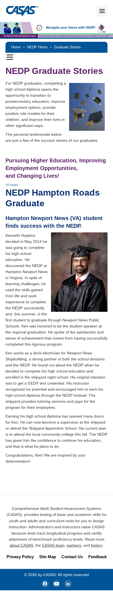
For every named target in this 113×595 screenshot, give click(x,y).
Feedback (97, 556)
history (96, 545)
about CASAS (21, 545)
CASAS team (53, 545)
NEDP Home (37, 47)
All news (11, 185)
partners (74, 545)
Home (16, 47)
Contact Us (72, 556)
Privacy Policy (20, 556)
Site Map (47, 556)
